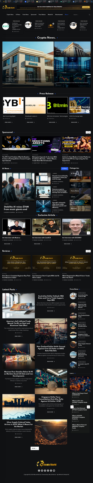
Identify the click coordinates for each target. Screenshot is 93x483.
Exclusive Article (9, 234)
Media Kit (50, 14)
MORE (33, 448)
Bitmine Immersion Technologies (13, 116)
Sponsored (33, 14)
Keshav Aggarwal (10, 212)
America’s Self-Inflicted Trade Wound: (82, 306)
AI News (18, 14)
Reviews (6, 273)
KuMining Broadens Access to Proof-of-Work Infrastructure (16, 26)
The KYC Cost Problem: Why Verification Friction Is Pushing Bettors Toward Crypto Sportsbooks (16, 158)
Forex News (26, 14)
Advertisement (59, 14)
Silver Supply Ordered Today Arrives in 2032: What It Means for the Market (18, 424)
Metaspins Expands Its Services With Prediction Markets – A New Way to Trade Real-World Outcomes (44, 158)
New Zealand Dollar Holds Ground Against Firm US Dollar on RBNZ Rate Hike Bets (51, 349)
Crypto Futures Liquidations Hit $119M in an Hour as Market (72, 82)
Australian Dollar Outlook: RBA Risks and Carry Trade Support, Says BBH (51, 298)
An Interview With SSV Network (74, 238)
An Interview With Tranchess (43, 238)
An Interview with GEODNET (13, 238)
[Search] (89, 15)
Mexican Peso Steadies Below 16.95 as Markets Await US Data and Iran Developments (18, 374)
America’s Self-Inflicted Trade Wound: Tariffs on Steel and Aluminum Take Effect (18, 323)
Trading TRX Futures (53, 116)
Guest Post (7, 163)
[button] (5, 111)
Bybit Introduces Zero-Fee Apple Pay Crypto (39, 25)
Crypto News (10, 14)
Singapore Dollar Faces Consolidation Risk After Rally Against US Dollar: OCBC (51, 399)
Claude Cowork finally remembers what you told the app (60, 177)
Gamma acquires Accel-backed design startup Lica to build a (59, 191)
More (66, 14)
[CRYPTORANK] (92, 2)
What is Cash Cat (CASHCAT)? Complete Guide (79, 417)
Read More (8, 122)
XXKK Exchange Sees (31, 116)
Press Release (42, 14)
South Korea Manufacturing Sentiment (82, 355)
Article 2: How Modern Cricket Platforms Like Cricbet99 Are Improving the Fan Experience (76, 158)
